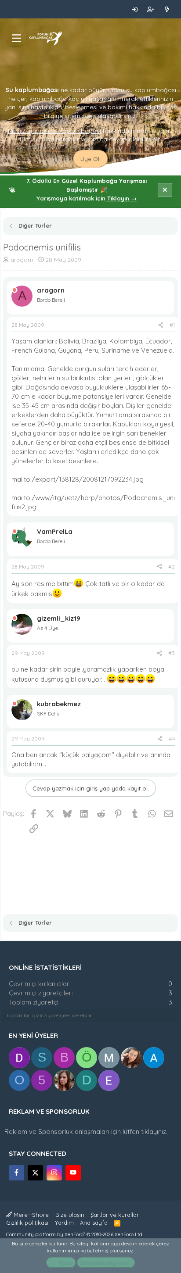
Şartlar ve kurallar (114, 1214)
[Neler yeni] (167, 9)
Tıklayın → (121, 198)
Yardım (64, 1222)
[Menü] (16, 38)
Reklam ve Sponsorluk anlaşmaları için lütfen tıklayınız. (85, 1131)
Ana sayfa (94, 1222)
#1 (172, 325)
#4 (172, 738)
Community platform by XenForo (74, 1234)
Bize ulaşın (69, 1214)
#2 (171, 566)
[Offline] (14, 290)
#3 (171, 653)
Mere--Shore (30, 1214)
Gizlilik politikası (27, 1222)
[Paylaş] (161, 325)
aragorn (22, 259)
